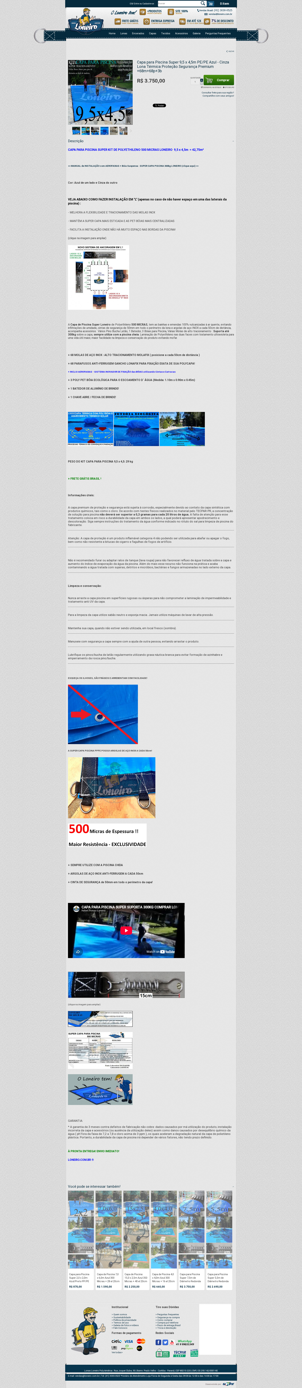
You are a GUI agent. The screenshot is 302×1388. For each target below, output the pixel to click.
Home (112, 33)
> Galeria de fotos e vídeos (125, 1325)
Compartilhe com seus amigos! (218, 95)
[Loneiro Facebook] (158, 1342)
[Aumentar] (202, 80)
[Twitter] (165, 1342)
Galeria (196, 33)
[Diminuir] (202, 83)
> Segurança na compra (168, 1317)
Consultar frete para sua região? (218, 92)
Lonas (123, 33)
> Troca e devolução (166, 1328)
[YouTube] (172, 1342)
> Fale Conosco (119, 1328)
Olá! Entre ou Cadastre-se (142, 3)
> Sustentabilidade (121, 1317)
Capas (152, 33)
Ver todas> (117, 1352)
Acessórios (181, 33)
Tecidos (165, 33)
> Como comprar (164, 1320)
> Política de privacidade (124, 1320)
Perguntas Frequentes (218, 33)
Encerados (138, 33)
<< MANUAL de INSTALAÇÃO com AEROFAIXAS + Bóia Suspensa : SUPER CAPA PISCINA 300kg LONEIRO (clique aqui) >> (133, 166)
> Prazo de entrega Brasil (168, 1325)
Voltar (231, 51)
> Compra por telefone (167, 1322)
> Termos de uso (120, 1322)
